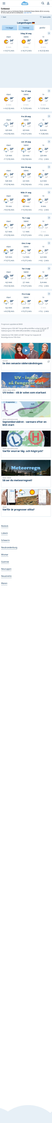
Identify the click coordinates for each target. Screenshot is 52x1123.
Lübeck (4, 533)
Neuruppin (6, 569)
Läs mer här (28, 13)
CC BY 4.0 (43, 328)
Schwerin (5, 540)
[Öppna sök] (43, 3)
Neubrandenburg (9, 547)
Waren (4, 583)
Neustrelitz (6, 576)
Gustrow (5, 561)
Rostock (4, 526)
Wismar (4, 554)
